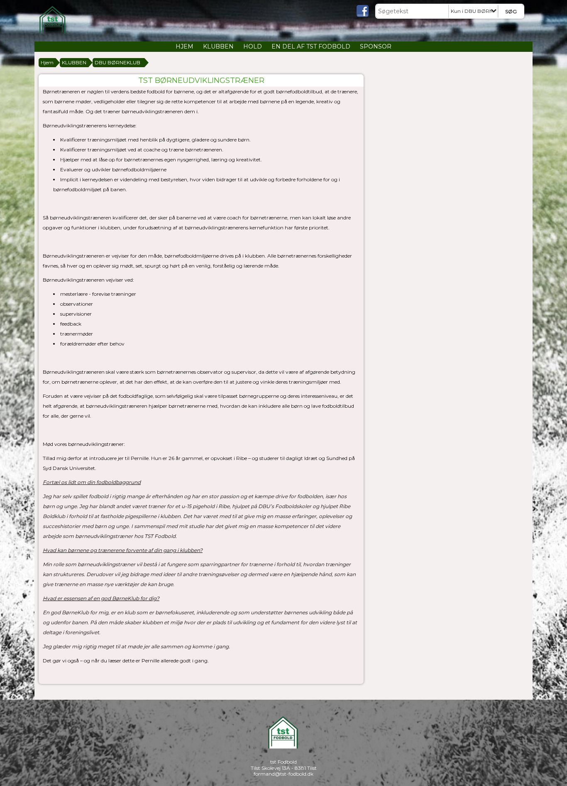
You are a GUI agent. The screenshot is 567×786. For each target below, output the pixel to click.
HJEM (184, 46)
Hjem (47, 62)
